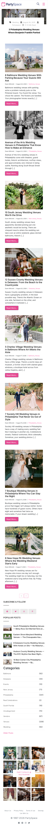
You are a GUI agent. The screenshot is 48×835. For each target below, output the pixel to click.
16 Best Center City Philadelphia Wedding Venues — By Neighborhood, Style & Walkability (27, 662)
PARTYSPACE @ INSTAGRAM (24, 773)
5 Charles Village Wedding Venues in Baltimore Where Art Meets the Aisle (23, 350)
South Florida (8, 706)
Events (6, 684)
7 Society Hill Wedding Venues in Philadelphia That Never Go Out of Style (23, 417)
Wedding (6, 727)
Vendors (6, 716)
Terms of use (30, 811)
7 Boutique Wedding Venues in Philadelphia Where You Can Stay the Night (22, 493)
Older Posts (8, 733)
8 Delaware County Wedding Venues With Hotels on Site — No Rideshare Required (29, 645)
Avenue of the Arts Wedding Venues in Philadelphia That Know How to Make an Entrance (23, 145)
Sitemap (41, 811)
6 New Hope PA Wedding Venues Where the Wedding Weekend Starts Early (22, 561)
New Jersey (32, 218)
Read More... (11, 103)
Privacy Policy (18, 811)
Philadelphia (33, 151)
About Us (7, 811)
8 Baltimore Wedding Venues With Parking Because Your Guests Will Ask (23, 78)
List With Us (24, 813)
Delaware (32, 288)
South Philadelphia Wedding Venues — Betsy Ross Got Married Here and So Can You (28, 629)
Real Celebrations (10, 700)
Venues (37, 84)
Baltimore (32, 84)
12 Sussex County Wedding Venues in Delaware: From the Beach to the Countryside (24, 282)
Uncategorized (9, 711)
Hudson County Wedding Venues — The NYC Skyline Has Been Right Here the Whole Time (28, 654)
